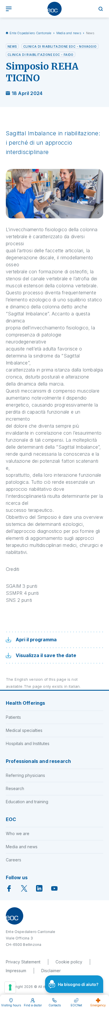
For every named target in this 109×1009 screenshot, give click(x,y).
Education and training (27, 801)
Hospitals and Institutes (27, 743)
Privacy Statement (23, 961)
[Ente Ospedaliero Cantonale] (54, 9)
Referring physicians (25, 775)
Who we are (17, 833)
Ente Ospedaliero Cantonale (30, 33)
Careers (13, 859)
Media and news (68, 33)
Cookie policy (69, 961)
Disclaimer (51, 970)
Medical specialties (24, 730)
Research (15, 788)
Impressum (16, 970)
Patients (13, 717)
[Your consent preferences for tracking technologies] (10, 987)
